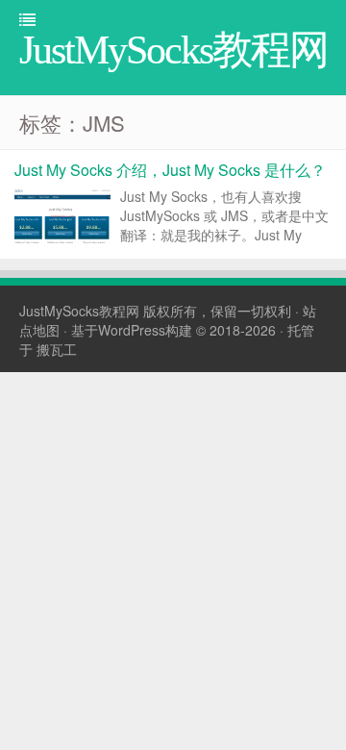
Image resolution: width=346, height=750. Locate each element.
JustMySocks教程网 (79, 310)
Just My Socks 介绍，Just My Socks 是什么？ (170, 170)
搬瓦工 (57, 349)
